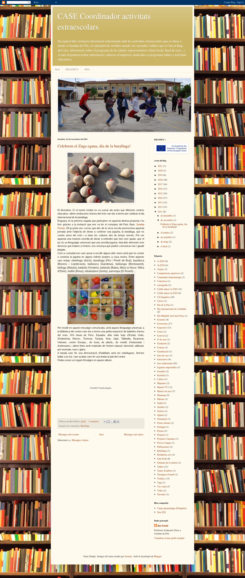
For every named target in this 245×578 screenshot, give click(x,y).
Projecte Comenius (166, 438)
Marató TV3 (163, 387)
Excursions (162, 323)
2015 (160, 193)
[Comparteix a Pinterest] (118, 421)
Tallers (160, 466)
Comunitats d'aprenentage (169, 277)
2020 (160, 170)
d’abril (164, 246)
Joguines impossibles (167, 367)
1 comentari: (94, 421)
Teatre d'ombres (164, 470)
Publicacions (163, 446)
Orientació (162, 418)
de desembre (167, 215)
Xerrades (161, 494)
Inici (57, 69)
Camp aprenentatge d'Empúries (171, 508)
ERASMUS (72, 69)
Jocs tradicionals (164, 363)
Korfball (161, 375)
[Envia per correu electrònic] (105, 421)
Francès (160, 347)
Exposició (161, 327)
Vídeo (160, 490)
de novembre (167, 220)
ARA (87, 69)
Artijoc (160, 269)
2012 (160, 206)
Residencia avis (164, 454)
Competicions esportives (168, 273)
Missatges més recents (68, 434)
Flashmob (161, 343)
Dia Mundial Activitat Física (170, 315)
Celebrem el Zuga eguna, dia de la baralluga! (94, 146)
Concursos (162, 281)
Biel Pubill (163, 525)
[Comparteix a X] (111, 421)
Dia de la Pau (163, 304)
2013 (160, 202)
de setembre (166, 237)
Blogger (157, 556)
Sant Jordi (162, 458)
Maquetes (161, 383)
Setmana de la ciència (167, 462)
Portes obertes (163, 422)
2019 (160, 175)
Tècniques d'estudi (165, 474)
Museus (160, 399)
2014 (160, 197)
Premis (160, 430)
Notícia (160, 411)
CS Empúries (163, 297)
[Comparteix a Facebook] (114, 421)
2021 (160, 166)
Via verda (161, 486)
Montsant (161, 395)
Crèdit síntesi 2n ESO (167, 293)
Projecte (161, 434)
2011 (160, 211)
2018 (160, 179)
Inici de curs (163, 355)
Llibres (160, 379)
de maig (165, 241)
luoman (128, 556)
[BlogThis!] (108, 421)
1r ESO (160, 261)
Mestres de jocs (164, 391)
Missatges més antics (133, 434)
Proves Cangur (164, 442)
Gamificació (162, 351)
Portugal (161, 426)
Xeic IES (161, 512)
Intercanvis (162, 359)
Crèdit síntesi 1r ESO (167, 289)
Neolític (161, 407)
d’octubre (165, 232)
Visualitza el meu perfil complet (169, 538)
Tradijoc (161, 478)
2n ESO (161, 265)
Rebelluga (85, 425)
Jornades (161, 371)
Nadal (160, 403)
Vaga (159, 482)
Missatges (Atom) (80, 440)
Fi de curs (161, 339)
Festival (160, 335)
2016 (160, 188)
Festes (160, 331)
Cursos (160, 300)
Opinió (160, 415)
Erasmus (161, 319)
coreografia (162, 285)
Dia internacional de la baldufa (171, 308)
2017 (160, 184)
